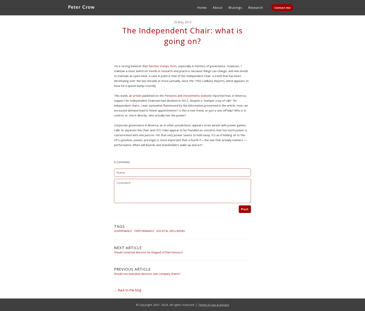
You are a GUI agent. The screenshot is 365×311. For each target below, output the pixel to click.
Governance (123, 231)
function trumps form (163, 66)
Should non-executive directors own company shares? (147, 274)
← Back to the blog (127, 290)
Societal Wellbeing (170, 231)
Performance (144, 231)
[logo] (81, 7)
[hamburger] (101, 6)
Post (245, 209)
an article (135, 95)
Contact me (282, 7)
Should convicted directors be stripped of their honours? (148, 252)
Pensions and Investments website (188, 95)
